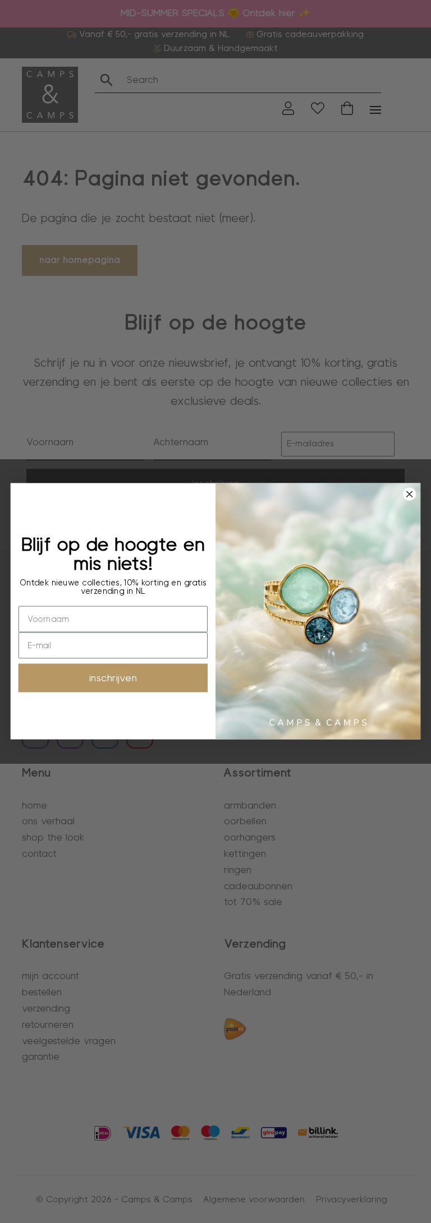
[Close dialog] (409, 494)
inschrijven (113, 678)
